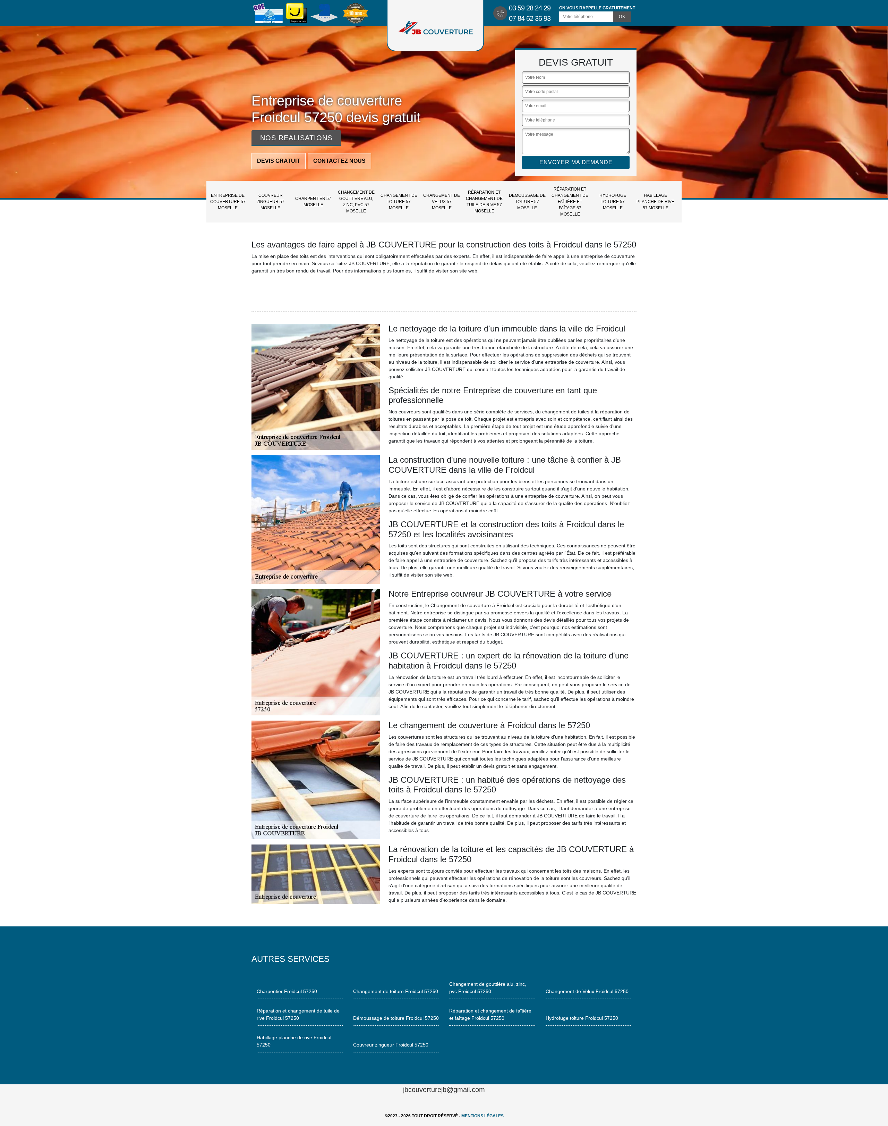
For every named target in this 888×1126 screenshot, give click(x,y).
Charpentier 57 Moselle (313, 201)
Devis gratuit (278, 161)
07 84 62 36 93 (529, 18)
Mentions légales (482, 1116)
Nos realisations (296, 138)
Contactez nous (339, 161)
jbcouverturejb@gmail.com (444, 1089)
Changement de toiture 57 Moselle (399, 201)
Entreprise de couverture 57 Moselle (228, 201)
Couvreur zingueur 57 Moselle (270, 201)
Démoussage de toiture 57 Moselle (527, 201)
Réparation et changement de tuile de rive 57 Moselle (484, 201)
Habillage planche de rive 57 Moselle (655, 201)
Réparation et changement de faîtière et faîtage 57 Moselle (570, 202)
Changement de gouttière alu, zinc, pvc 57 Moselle (356, 201)
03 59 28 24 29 (529, 8)
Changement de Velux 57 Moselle (441, 201)
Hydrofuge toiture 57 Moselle (612, 201)
